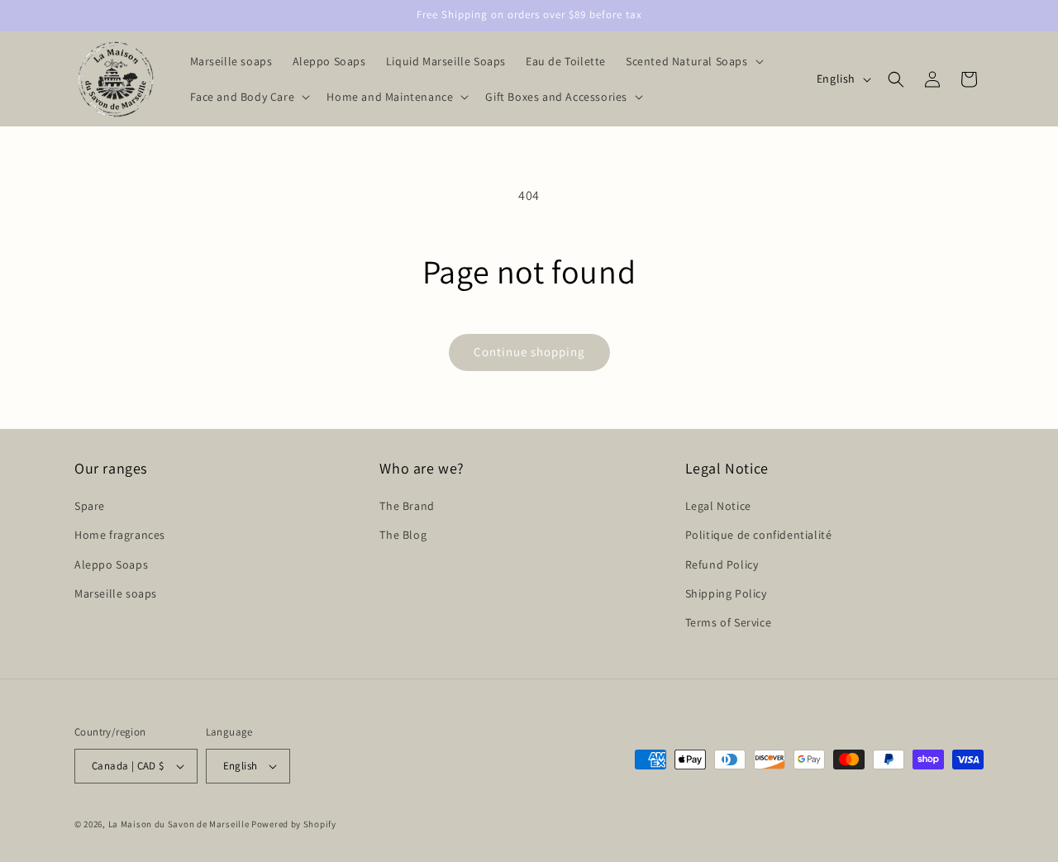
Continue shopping (529, 352)
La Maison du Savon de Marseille (179, 824)
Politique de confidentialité (758, 534)
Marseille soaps (115, 593)
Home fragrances (119, 534)
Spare (89, 505)
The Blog (403, 534)
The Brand (406, 505)
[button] (693, 61)
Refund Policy (722, 564)
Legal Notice (718, 505)
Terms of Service (728, 622)
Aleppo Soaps (111, 564)
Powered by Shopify (293, 824)
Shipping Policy (726, 593)
